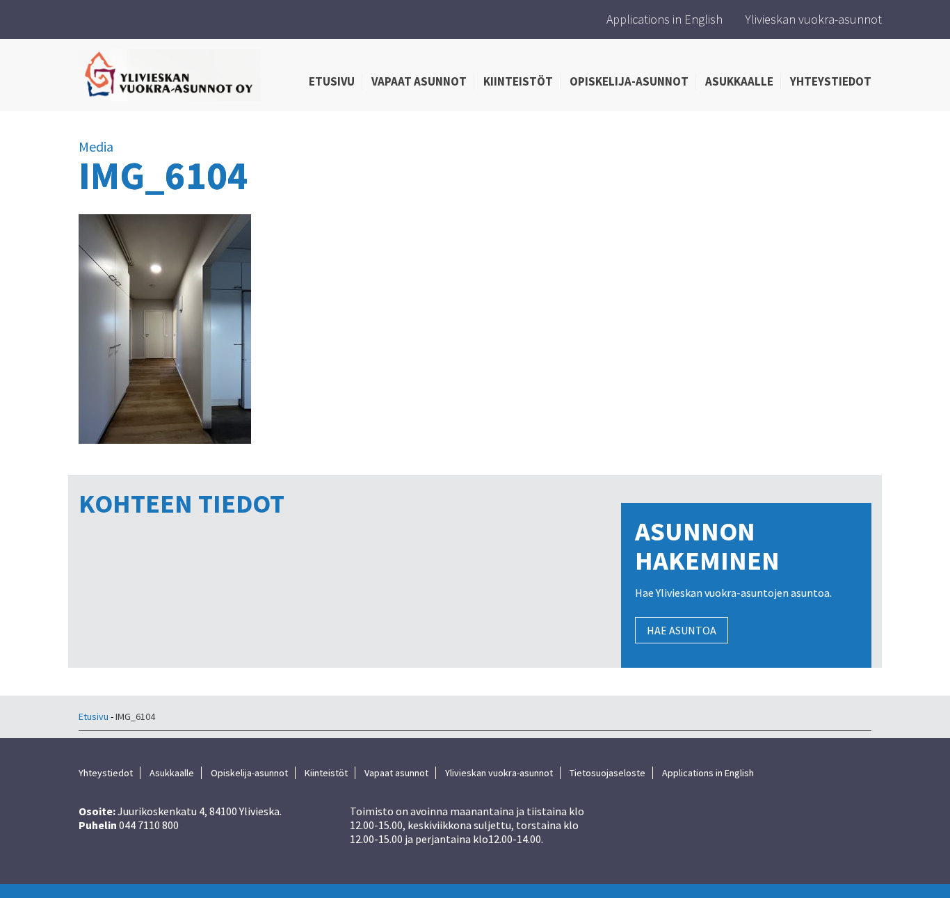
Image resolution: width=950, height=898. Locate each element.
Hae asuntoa (681, 630)
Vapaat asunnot (419, 81)
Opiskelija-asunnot (629, 81)
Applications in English (664, 19)
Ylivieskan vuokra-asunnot (814, 19)
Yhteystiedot (830, 81)
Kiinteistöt (518, 81)
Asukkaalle (739, 81)
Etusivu (332, 81)
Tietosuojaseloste (607, 773)
